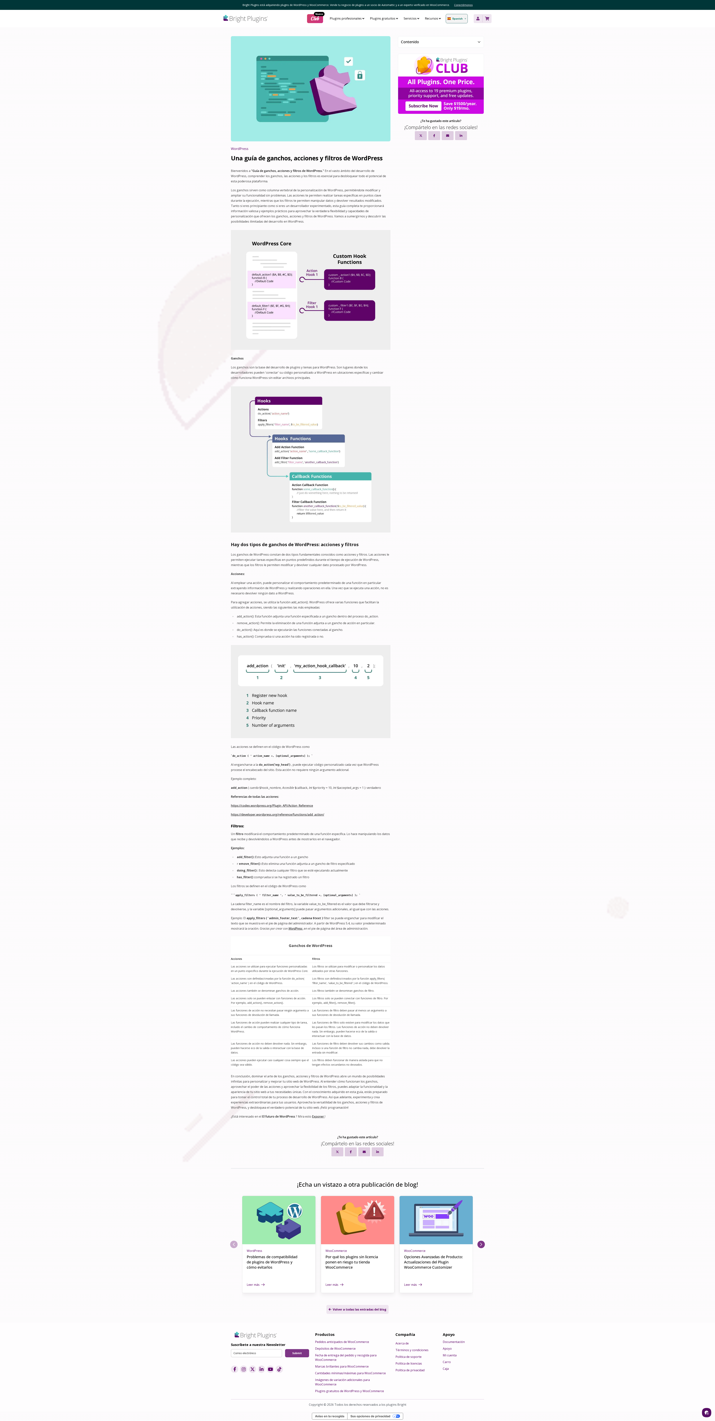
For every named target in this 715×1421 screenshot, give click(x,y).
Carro (447, 1362)
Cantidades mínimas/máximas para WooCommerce (350, 1373)
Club (316, 18)
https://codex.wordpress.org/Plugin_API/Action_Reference (272, 806)
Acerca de (402, 1343)
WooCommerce (336, 1251)
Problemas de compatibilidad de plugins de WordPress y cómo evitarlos (272, 1262)
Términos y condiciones (411, 1350)
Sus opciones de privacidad (370, 1416)
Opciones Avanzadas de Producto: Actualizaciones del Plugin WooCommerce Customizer (433, 1262)
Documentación (454, 1342)
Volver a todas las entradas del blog (359, 1309)
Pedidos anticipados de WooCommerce (342, 1342)
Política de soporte (408, 1357)
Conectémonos (463, 5)
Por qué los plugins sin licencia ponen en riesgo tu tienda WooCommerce (351, 1262)
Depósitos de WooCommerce (335, 1348)
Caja (446, 1369)
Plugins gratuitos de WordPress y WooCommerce (349, 1391)
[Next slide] (481, 1244)
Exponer (318, 1116)
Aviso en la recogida (329, 1416)
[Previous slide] (234, 1244)
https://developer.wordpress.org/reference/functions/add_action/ (277, 814)
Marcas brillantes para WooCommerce (342, 1366)
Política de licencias (408, 1363)
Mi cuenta (450, 1355)
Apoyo (447, 1348)
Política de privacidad (410, 1370)
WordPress (254, 1251)
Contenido (410, 41)
